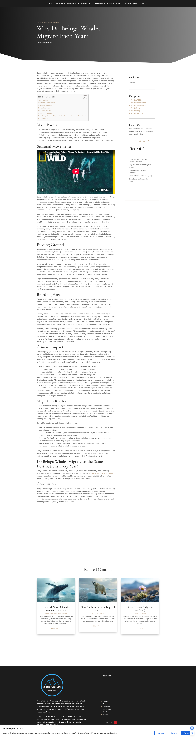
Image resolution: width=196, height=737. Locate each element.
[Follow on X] (144, 140)
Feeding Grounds (46, 105)
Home (51, 3)
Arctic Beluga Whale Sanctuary (48, 22)
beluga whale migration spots (101, 473)
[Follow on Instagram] (140, 140)
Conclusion (44, 118)
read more (56, 628)
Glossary (127, 3)
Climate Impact (45, 111)
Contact (143, 3)
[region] (98, 731)
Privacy (106, 714)
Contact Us (107, 709)
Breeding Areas (45, 108)
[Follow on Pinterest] (115, 722)
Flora (109, 3)
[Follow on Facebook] (136, 140)
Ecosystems (83, 3)
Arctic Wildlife (62, 614)
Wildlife (59, 3)
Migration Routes (46, 113)
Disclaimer (107, 712)
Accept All (187, 733)
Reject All (174, 733)
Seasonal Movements (47, 103)
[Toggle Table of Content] (84, 97)
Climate (70, 3)
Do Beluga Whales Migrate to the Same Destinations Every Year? (63, 116)
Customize (160, 733)
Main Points (43, 100)
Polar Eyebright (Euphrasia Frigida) (140, 176)
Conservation (99, 3)
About (135, 3)
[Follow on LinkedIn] (148, 140)
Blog (118, 3)
